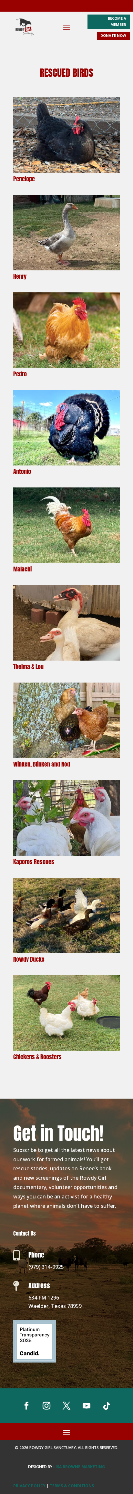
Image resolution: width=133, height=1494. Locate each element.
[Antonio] (66, 427)
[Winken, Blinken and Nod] (66, 720)
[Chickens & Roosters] (66, 1013)
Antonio (22, 471)
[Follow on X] (66, 1406)
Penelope (24, 178)
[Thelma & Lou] (66, 623)
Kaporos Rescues (33, 861)
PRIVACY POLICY (29, 1486)
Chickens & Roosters (37, 1056)
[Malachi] (66, 525)
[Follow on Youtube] (86, 1406)
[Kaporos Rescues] (66, 818)
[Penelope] (66, 135)
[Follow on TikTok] (106, 1406)
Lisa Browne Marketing (79, 1466)
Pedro (20, 374)
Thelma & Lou (28, 666)
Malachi (22, 569)
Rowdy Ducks (29, 959)
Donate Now (113, 35)
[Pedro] (66, 330)
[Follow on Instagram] (46, 1406)
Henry (19, 276)
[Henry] (66, 232)
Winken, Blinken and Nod (41, 764)
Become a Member (117, 21)
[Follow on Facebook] (26, 1406)
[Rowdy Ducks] (66, 915)
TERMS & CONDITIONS (72, 1486)
